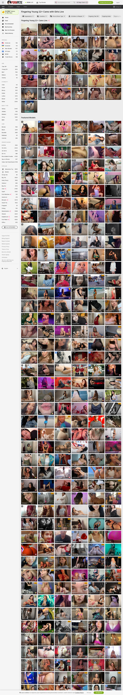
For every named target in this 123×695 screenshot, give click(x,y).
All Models (4, 257)
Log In (117, 2)
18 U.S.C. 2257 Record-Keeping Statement (8, 261)
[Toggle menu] (3, 2)
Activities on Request (76, 16)
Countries (42, 16)
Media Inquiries (6, 244)
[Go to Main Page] (15, 2)
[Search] (74, 2)
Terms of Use (5, 249)
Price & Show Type (58, 16)
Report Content (6, 241)
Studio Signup (5, 254)
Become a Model (6, 252)
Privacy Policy (5, 246)
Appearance (28, 16)
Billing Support (5, 238)
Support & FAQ (5, 235)
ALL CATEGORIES (10, 227)
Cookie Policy (79, 692)
